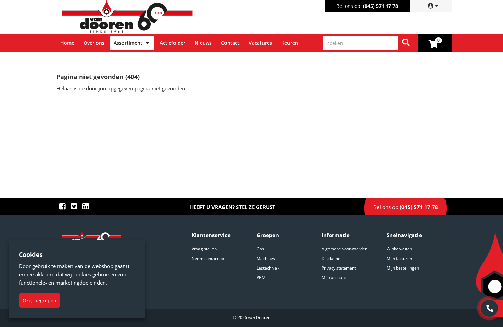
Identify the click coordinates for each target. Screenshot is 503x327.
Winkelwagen (399, 249)
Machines (266, 258)
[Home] (155, 17)
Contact (230, 43)
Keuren (289, 43)
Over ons (93, 43)
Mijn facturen (399, 258)
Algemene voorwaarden (344, 249)
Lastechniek (268, 268)
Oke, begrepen (39, 300)
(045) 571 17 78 (380, 6)
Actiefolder (172, 43)
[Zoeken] (405, 43)
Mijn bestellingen (403, 268)
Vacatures (260, 43)
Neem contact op (208, 258)
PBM (261, 277)
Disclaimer (332, 258)
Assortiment (128, 43)
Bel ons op (405, 207)
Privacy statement (339, 268)
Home (67, 43)
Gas (260, 249)
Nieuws (203, 43)
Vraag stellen (204, 249)
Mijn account (334, 277)
